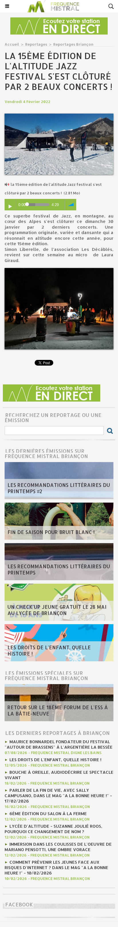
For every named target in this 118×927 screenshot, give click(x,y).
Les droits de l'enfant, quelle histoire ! (49, 650)
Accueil (12, 44)
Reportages (36, 44)
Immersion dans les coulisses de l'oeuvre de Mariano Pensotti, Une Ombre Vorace (58, 846)
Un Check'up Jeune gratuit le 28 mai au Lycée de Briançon (57, 610)
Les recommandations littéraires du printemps (58, 569)
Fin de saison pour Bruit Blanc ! (51, 532)
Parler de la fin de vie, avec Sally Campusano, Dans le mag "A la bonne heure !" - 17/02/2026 (58, 795)
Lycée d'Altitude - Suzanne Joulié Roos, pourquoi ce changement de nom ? (53, 828)
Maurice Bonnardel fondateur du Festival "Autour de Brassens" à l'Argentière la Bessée (59, 744)
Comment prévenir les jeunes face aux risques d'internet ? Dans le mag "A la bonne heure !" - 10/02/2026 (56, 867)
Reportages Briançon (73, 44)
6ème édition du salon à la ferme (48, 813)
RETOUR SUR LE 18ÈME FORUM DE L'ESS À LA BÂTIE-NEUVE (57, 710)
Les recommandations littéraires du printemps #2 (58, 488)
